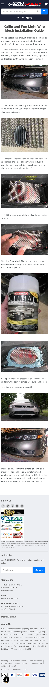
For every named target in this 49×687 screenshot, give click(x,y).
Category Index (21, 663)
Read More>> (30, 649)
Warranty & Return (18, 661)
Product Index (36, 663)
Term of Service (35, 661)
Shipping (4, 661)
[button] (38, 11)
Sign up (39, 570)
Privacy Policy (6, 663)
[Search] (44, 11)
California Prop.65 (8, 666)
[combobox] (21, 11)
